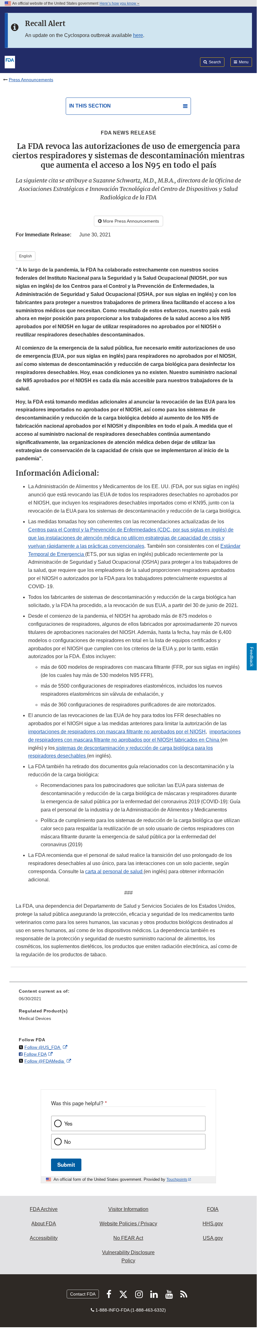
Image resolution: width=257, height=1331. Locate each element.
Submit (66, 1164)
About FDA (43, 1223)
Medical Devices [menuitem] (35, 1018)
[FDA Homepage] (10, 61)
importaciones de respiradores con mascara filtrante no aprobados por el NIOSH (117, 731)
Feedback (251, 657)
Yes (68, 1123)
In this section (90, 105)
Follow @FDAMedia (44, 1061)
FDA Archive (44, 1209)
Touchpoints (177, 1179)
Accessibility (44, 1238)
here (138, 35)
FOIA (212, 1209)
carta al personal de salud (114, 871)
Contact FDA (82, 1294)
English (25, 256)
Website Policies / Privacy (128, 1223)
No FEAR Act (128, 1238)
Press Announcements (31, 79)
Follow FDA (35, 1054)
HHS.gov (213, 1223)
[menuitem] (128, 997)
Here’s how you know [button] (118, 3)
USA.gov (213, 1238)
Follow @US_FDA (42, 1047)
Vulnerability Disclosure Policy (128, 1256)
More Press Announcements (130, 221)
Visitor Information (128, 1209)
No (67, 1141)
